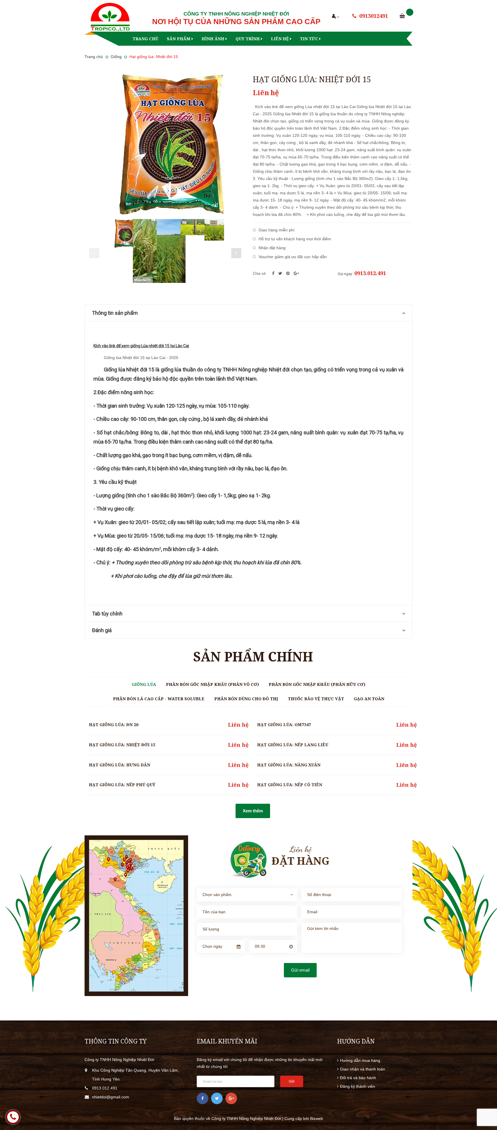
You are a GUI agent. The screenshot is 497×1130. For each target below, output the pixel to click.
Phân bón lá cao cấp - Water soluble (158, 698)
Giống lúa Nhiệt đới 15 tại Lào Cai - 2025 (141, 357)
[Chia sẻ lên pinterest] (288, 273)
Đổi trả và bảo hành (358, 1077)
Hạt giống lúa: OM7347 (284, 724)
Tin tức (309, 38)
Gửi (292, 1081)
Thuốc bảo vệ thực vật (316, 698)
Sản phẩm (179, 38)
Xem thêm (253, 810)
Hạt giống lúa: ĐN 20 (113, 724)
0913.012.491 (370, 273)
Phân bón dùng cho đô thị (246, 698)
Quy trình (248, 38)
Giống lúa (144, 684)
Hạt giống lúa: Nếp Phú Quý (122, 784)
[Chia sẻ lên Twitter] (280, 273)
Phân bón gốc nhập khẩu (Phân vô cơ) (212, 684)
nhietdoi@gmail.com (110, 1097)
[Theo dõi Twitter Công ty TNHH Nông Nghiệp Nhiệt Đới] (217, 1098)
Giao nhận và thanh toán (362, 1069)
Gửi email (300, 970)
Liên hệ (280, 38)
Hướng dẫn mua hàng (360, 1060)
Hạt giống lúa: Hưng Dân (119, 765)
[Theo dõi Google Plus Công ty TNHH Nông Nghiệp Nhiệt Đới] (231, 1098)
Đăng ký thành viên (357, 1086)
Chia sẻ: (260, 273)
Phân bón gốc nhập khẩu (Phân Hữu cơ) (317, 684)
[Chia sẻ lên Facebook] (274, 273)
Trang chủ (145, 38)
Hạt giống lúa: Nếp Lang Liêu (292, 744)
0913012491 (373, 15)
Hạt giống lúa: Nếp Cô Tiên (289, 784)
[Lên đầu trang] (485, 1094)
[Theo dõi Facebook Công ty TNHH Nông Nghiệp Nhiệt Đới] (202, 1098)
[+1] (296, 273)
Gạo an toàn (369, 698)
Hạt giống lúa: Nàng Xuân (288, 765)
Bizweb (316, 1118)
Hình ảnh (213, 38)
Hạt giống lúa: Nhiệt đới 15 (122, 744)
